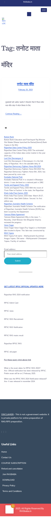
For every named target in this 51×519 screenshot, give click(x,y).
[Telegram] (5, 129)
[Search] (42, 25)
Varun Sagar (9, 225)
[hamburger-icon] (44, 10)
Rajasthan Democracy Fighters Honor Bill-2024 (22, 166)
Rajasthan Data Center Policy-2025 (18, 148)
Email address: (10, 249)
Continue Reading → (13, 114)
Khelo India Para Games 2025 (16, 193)
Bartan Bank (9, 137)
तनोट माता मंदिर (25, 84)
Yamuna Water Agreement (14, 214)
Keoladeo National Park (13, 177)
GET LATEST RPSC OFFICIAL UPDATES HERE (24, 287)
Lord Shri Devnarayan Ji (13, 158)
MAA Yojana (9, 233)
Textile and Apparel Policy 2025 (16, 185)
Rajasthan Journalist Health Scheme (18, 204)
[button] (29, 14)
